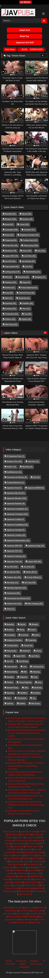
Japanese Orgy (36, 546)
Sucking (10, 308)
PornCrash (27, 849)
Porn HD (35, 858)
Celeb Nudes (22, 873)
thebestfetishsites (27, 920)
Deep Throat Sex (13, 858)
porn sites (17, 885)
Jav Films (30, 256)
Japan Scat (24, 30)
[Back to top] (41, 971)
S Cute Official (34, 577)
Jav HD (10, 261)
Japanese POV (14, 551)
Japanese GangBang (17, 525)
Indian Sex (8, 855)
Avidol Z (11, 467)
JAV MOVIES (25, 2)
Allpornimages (24, 891)
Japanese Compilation (17, 509)
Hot (41, 251)
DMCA (23, 964)
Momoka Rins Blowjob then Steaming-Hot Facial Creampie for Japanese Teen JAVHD (26, 733)
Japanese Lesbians (16, 535)
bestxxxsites (24, 911)
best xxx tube (37, 911)
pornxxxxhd (9, 867)
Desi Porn (18, 855)
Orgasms (10, 282)
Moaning (23, 277)
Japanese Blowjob (16, 498)
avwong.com (35, 873)
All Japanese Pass (15, 456)
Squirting (10, 303)
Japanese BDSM (36, 488)
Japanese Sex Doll (24, 42)
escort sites (18, 882)
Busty (9, 224)
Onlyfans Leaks (10, 891)
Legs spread (12, 266)
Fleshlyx (26, 858)
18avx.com (11, 876)
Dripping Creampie (29, 235)
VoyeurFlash (37, 861)
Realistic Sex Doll (31, 885)
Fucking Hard (30, 240)
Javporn (39, 840)
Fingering (10, 240)
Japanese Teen (14, 561)
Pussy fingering (29, 287)
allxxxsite (7, 908)
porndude (40, 908)
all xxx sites (18, 908)
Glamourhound (39, 891)
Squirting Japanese (16, 588)
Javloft (7, 843)
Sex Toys (29, 582)
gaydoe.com (22, 876)
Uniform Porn (14, 603)
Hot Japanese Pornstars (21, 879)
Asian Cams (20, 867)
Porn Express (14, 834)
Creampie (11, 230)
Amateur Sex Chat (33, 846)
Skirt (8, 298)
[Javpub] (20, 12)
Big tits (26, 214)
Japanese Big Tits (16, 493)
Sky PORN (26, 834)
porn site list (8, 914)
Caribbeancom (14, 472)
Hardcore (10, 251)
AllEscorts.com (26, 888)
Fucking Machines (15, 482)
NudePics (37, 834)
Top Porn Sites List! (16, 917)
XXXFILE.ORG (14, 849)
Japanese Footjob (15, 519)
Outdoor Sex (14, 577)
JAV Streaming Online (24, 840)
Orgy (26, 282)
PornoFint (19, 837)
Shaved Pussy (26, 293)
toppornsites (21, 914)
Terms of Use (36, 964)
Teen (26, 308)
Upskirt (26, 319)
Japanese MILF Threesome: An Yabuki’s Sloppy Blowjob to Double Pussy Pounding (26, 766)
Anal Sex (33, 461)
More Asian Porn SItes (33, 852)
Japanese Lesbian (28, 831)
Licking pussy (12, 272)
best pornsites (11, 911)
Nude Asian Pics (32, 864)
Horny (27, 251)
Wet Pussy (11, 324)
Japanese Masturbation (18, 540)
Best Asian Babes (16, 864)
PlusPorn (10, 837)
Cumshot (29, 230)
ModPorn (39, 888)
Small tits (24, 298)
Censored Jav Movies (17, 477)
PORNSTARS (36, 49)
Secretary (12, 582)
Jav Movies (28, 261)
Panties (10, 287)
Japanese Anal (14, 488)
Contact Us (21, 961)
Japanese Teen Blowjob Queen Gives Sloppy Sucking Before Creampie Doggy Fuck (26, 805)
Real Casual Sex (11, 831)
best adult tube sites (37, 914)
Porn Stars (10, 49)
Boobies (27, 219)
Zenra (10, 609)
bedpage (32, 867)
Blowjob (10, 219)
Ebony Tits (41, 855)
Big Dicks (27, 467)
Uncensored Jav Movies (18, 598)
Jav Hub (29, 567)
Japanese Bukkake (16, 503)
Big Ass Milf (33, 870)
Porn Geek (35, 922)
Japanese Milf (14, 546)
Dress (9, 235)
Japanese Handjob (15, 530)
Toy (27, 314)
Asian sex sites (18, 843)
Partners (34, 961)
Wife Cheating (35, 603)
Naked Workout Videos (20, 861)
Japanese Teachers (16, 556)
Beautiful (10, 214)
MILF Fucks (30, 855)
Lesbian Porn (32, 837)
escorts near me (31, 882)
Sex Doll (42, 831)
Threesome (11, 314)
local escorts (18, 846)
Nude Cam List (25, 894)
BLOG (24, 49)
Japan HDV (11, 256)
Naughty (40, 277)
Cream (24, 224)
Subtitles (27, 303)
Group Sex (11, 245)
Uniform (10, 319)
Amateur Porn (14, 461)
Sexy (9, 293)
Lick (28, 266)
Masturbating (33, 272)
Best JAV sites (32, 843)
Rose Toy (24, 36)
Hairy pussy (31, 245)
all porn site (30, 908)
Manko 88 (31, 572)
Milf (8, 277)
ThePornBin (31, 917)
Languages (24, 967)
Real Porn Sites (22, 922)
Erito (36, 477)
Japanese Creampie (17, 514)
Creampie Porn (19, 870)
